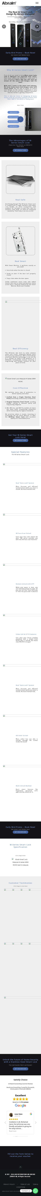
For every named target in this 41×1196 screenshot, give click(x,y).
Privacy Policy (9, 1184)
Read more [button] (12, 1131)
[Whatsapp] (35, 1191)
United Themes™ (27, 1191)
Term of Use (25, 1184)
